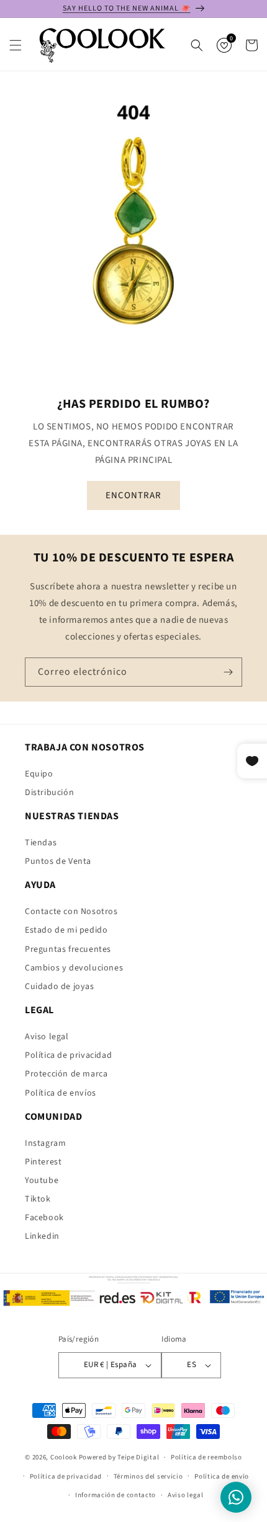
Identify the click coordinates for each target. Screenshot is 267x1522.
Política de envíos (60, 1093)
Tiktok (38, 1199)
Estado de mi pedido (66, 930)
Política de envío (221, 1476)
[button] (15, 45)
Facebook (44, 1218)
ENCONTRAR (133, 494)
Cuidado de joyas (59, 986)
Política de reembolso (206, 1457)
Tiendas (41, 843)
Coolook (63, 1457)
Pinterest (43, 1162)
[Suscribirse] (228, 672)
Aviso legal (47, 1037)
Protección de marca (66, 1074)
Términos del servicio (148, 1476)
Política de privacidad (68, 1055)
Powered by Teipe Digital (119, 1457)
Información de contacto (115, 1495)
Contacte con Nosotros (71, 911)
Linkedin (42, 1236)
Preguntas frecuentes (68, 949)
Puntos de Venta (58, 861)
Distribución (49, 792)
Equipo (39, 774)
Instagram (45, 1143)
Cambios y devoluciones (74, 968)
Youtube (41, 1180)
